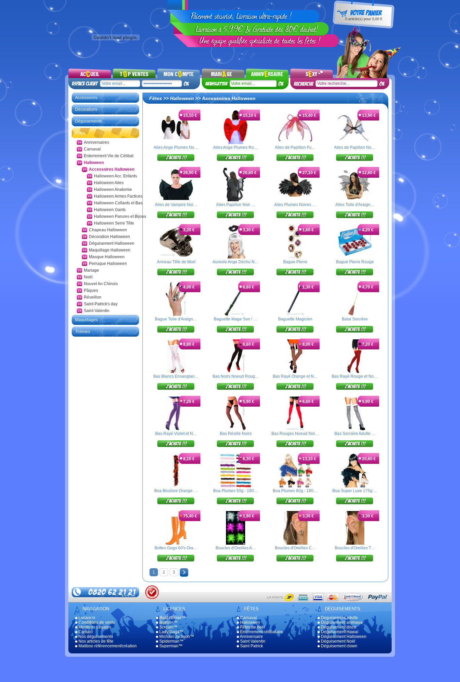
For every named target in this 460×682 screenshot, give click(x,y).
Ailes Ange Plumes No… (176, 147)
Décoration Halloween (109, 236)
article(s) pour (363, 19)
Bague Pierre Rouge (355, 262)
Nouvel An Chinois (101, 283)
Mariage (91, 270)
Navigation (96, 608)
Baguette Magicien (295, 319)
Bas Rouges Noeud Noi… (295, 433)
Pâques (91, 290)
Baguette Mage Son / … (235, 319)
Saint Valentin (252, 641)
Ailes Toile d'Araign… (354, 204)
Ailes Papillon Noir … (235, 204)
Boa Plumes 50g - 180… (235, 490)
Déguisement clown (338, 646)
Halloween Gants (110, 209)
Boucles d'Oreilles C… (295, 548)
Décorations (86, 109)
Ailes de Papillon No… (354, 147)
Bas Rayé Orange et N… (295, 376)
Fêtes (80, 133)
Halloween (94, 162)
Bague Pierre (295, 262)
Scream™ (167, 627)
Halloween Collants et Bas (118, 203)
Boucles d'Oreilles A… (236, 548)
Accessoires (86, 97)
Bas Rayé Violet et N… (176, 433)
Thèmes (82, 331)
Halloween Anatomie (113, 189)
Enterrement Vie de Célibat (108, 156)
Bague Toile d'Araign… (176, 319)
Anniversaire (251, 636)
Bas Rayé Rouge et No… (355, 376)
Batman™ (167, 622)
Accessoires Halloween (111, 169)
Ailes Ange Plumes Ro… (235, 147)
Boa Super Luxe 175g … (354, 490)
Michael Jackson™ (176, 636)
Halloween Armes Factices (118, 196)
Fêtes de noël (252, 627)
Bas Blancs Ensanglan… (176, 376)
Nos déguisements (95, 636)
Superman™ (170, 646)
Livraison (86, 617)
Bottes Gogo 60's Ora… (176, 548)
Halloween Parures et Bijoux (120, 216)
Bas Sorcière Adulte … (354, 433)
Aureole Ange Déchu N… (235, 262)
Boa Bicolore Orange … (176, 490)
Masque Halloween (107, 256)
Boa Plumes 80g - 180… (295, 490)
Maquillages (86, 319)
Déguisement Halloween (111, 243)
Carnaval (92, 149)
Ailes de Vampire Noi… (176, 204)
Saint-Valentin (96, 310)
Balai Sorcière (355, 319)
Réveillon (92, 297)
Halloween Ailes (109, 182)
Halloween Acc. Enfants (115, 176)
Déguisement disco (338, 627)
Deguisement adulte (339, 617)
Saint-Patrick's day (101, 304)
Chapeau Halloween (108, 230)
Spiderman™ (171, 641)
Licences (174, 608)
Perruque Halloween (108, 263)
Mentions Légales (94, 627)
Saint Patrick (251, 646)
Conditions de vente (96, 622)
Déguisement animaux (341, 622)
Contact (85, 631)
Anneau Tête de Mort (176, 262)
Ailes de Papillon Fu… (295, 147)
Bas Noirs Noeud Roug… (235, 376)
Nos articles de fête (95, 641)
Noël (88, 277)
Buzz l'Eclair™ (172, 617)
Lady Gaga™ (171, 631)
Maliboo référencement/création (107, 646)
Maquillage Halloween (109, 250)
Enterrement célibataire (261, 631)
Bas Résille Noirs (236, 433)
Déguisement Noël (337, 641)
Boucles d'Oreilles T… (355, 548)
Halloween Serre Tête (114, 223)
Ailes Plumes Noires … (295, 204)
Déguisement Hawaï (339, 631)
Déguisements (88, 121)
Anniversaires (96, 142)
